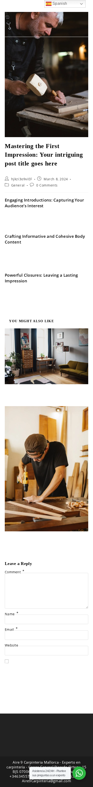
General (18, 185)
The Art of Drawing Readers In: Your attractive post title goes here (46, 538)
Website (11, 645)
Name (11, 614)
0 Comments (47, 185)
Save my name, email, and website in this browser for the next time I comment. (46, 664)
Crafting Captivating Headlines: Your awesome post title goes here (46, 391)
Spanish (59, 3)
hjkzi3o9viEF (21, 179)
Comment (15, 572)
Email (11, 629)
